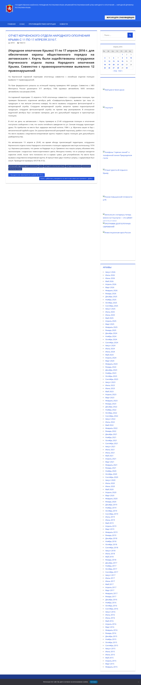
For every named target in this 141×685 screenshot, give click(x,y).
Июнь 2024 (110, 351)
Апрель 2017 (110, 587)
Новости (64, 24)
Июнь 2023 (110, 388)
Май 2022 (109, 425)
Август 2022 (110, 419)
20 (113, 65)
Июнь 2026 (110, 278)
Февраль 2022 (111, 428)
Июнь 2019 (110, 520)
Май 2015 (109, 658)
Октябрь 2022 (111, 413)
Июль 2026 (110, 275)
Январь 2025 (110, 330)
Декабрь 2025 (111, 296)
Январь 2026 (110, 293)
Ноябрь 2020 (110, 471)
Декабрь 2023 (111, 370)
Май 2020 (109, 489)
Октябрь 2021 (111, 440)
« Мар (115, 71)
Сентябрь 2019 (111, 514)
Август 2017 (110, 575)
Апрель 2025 (110, 321)
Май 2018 (109, 556)
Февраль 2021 (111, 465)
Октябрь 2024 (111, 339)
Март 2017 (109, 590)
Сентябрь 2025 (111, 306)
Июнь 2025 (110, 315)
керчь (41, 166)
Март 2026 (109, 287)
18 (105, 65)
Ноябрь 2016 (110, 602)
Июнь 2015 (110, 654)
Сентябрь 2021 (111, 443)
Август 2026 (110, 272)
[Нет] (138, 682)
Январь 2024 (110, 367)
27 (113, 68)
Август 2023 (110, 382)
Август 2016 (110, 612)
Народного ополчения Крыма (54, 166)
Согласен (93, 682)
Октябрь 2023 (111, 376)
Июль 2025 (110, 312)
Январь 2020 (110, 501)
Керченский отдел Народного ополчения (23, 166)
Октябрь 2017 (111, 569)
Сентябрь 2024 (111, 342)
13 (113, 61)
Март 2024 (109, 361)
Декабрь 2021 (111, 434)
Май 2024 (109, 355)
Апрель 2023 (110, 394)
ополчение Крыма (15, 169)
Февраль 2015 (111, 667)
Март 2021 (109, 462)
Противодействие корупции (42, 24)
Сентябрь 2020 (111, 477)
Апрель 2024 (110, 358)
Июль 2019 (110, 517)
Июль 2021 (110, 449)
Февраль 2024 (111, 364)
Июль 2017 (110, 578)
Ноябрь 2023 (110, 373)
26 (109, 68)
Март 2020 (109, 495)
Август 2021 (110, 446)
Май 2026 (109, 281)
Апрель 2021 (110, 459)
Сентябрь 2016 (111, 609)
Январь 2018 (110, 560)
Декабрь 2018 (111, 538)
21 (118, 65)
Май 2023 (109, 391)
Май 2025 (109, 318)
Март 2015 (109, 664)
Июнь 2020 (110, 486)
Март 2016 (109, 627)
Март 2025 (109, 324)
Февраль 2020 (111, 498)
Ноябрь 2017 (110, 566)
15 (122, 61)
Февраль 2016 (111, 630)
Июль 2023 (110, 385)
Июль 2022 (110, 422)
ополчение (86, 166)
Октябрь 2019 (111, 511)
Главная (11, 24)
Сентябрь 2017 (111, 572)
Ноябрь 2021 (110, 437)
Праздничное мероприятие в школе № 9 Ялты (27, 175)
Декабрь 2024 (111, 333)
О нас (22, 24)
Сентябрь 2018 (111, 547)
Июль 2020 (110, 483)
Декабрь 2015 (111, 636)
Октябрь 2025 (111, 303)
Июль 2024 (110, 348)
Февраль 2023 (111, 400)
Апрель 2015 (110, 661)
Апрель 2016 (110, 624)
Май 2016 (109, 621)
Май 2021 (109, 455)
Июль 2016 (110, 615)
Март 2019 (109, 529)
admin (12, 43)
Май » (120, 71)
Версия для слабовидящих (120, 17)
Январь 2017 (110, 596)
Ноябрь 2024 (110, 336)
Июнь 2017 (110, 581)
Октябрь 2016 (111, 605)
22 (122, 65)
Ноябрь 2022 (110, 410)
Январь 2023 (110, 404)
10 (131, 58)
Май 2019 (109, 523)
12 (109, 61)
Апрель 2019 (110, 526)
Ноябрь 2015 (110, 639)
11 (105, 61)
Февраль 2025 (111, 327)
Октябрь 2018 (111, 544)
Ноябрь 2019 (110, 508)
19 (109, 65)
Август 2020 (110, 480)
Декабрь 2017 (111, 563)
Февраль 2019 (111, 532)
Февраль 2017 (111, 593)
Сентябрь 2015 (111, 645)
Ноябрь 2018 (110, 541)
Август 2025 (110, 309)
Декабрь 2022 (111, 407)
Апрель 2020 (110, 492)
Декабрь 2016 (111, 599)
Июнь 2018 (110, 553)
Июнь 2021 (110, 452)
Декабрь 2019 (111, 504)
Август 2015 (110, 648)
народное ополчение (73, 166)
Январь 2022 (110, 431)
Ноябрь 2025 (110, 299)
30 (127, 68)
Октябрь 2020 (111, 474)
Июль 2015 (110, 651)
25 (105, 68)
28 (118, 68)
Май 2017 (109, 584)
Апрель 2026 (110, 284)
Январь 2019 (110, 535)
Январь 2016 (110, 633)
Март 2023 (109, 397)
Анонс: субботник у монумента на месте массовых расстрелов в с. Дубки (66, 178)
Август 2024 (110, 345)
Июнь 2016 (110, 618)
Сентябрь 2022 (111, 416)
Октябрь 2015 (111, 642)
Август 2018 (110, 550)
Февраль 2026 (111, 290)
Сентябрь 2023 (111, 379)
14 (118, 61)
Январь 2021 (110, 468)
